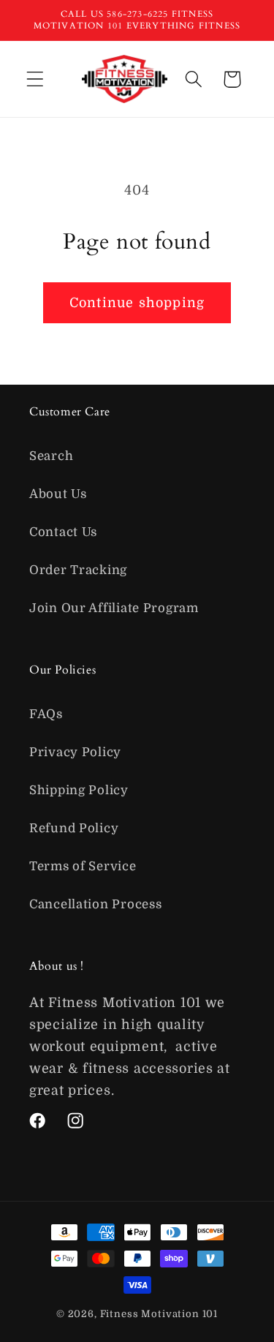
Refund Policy (73, 828)
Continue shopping (137, 302)
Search (51, 456)
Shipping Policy (79, 790)
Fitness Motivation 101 (159, 1313)
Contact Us (63, 532)
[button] (35, 79)
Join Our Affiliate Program (114, 608)
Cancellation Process (95, 904)
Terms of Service (83, 866)
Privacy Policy (75, 752)
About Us (58, 494)
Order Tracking (78, 570)
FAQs (46, 714)
